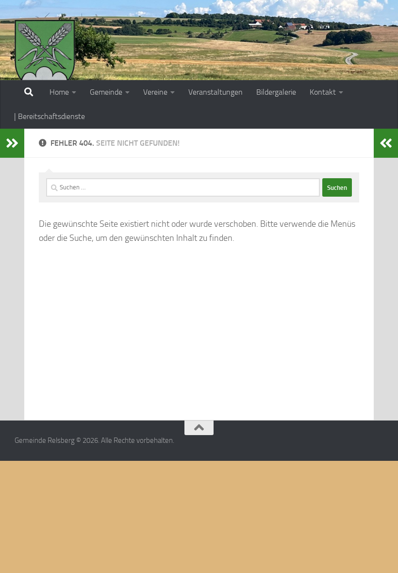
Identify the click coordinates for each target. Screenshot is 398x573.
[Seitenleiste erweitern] (12, 143)
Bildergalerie (276, 92)
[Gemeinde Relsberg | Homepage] (45, 55)
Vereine (155, 92)
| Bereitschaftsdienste (49, 116)
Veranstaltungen (215, 92)
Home (59, 92)
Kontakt (323, 92)
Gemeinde (106, 92)
